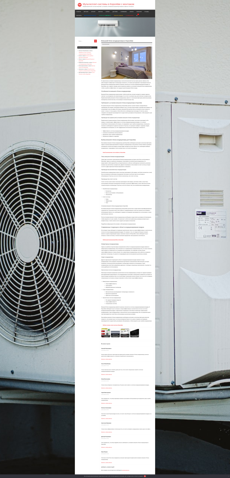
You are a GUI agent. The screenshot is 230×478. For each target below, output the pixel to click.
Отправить (114, 245)
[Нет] (228, 476)
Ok (144, 476)
